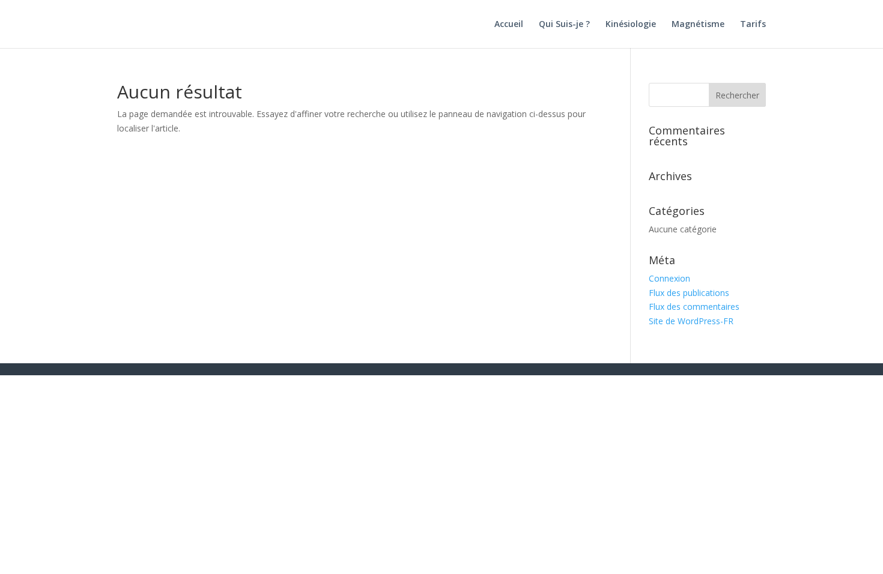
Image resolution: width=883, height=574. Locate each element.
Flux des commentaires (694, 306)
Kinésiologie (630, 24)
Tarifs (753, 24)
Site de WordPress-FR (691, 321)
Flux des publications (689, 292)
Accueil (508, 24)
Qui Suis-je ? (564, 24)
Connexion (669, 278)
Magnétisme (698, 24)
